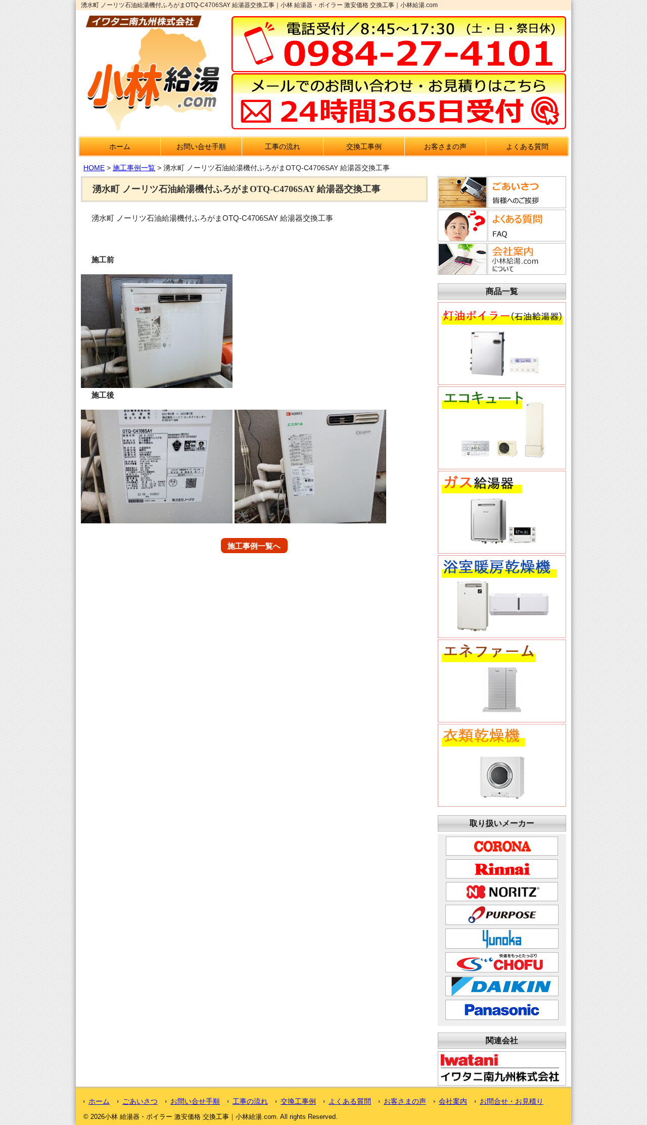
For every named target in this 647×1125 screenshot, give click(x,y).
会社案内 (453, 1101)
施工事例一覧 (134, 168)
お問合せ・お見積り (511, 1101)
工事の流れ (282, 146)
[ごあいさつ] (500, 205)
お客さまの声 (445, 146)
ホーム (119, 146)
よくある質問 (527, 146)
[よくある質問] (500, 238)
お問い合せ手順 (201, 146)
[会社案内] (500, 272)
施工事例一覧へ (254, 545)
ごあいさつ (140, 1101)
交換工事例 (364, 146)
